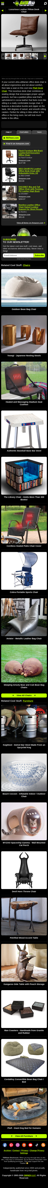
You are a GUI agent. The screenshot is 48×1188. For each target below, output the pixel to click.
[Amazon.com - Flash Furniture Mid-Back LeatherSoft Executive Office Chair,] (9, 157)
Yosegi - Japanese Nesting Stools (24, 355)
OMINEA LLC (30, 1175)
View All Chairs (24, 695)
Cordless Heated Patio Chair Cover (24, 546)
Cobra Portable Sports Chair (24, 592)
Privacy (28, 259)
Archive (7, 1150)
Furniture (28, 701)
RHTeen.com (11, 137)
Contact (16, 1150)
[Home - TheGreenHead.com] (24, 3)
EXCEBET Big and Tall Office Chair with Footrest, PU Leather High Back (31, 189)
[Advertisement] (24, 68)
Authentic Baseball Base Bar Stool (24, 451)
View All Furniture (24, 1136)
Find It (9, 132)
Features (24, 132)
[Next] (45, 56)
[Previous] (3, 56)
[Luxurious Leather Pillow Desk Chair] (8, 56)
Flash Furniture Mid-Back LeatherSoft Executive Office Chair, (31, 153)
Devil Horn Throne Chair (24, 891)
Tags (39, 132)
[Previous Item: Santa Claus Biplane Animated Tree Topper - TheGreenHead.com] (3, 10)
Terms (23, 259)
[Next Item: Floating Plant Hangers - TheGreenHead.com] (45, 10)
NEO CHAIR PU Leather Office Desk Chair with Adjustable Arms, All (30, 171)
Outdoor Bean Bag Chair (24, 309)
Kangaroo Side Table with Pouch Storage (24, 984)
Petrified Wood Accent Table (24, 938)
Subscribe (39, 255)
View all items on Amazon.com (30, 223)
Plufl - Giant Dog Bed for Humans (24, 1128)
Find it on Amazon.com (16, 143)
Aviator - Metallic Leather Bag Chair (24, 638)
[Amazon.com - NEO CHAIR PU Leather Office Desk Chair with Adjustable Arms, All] (9, 175)
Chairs (26, 265)
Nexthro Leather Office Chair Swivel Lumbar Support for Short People (31, 207)
